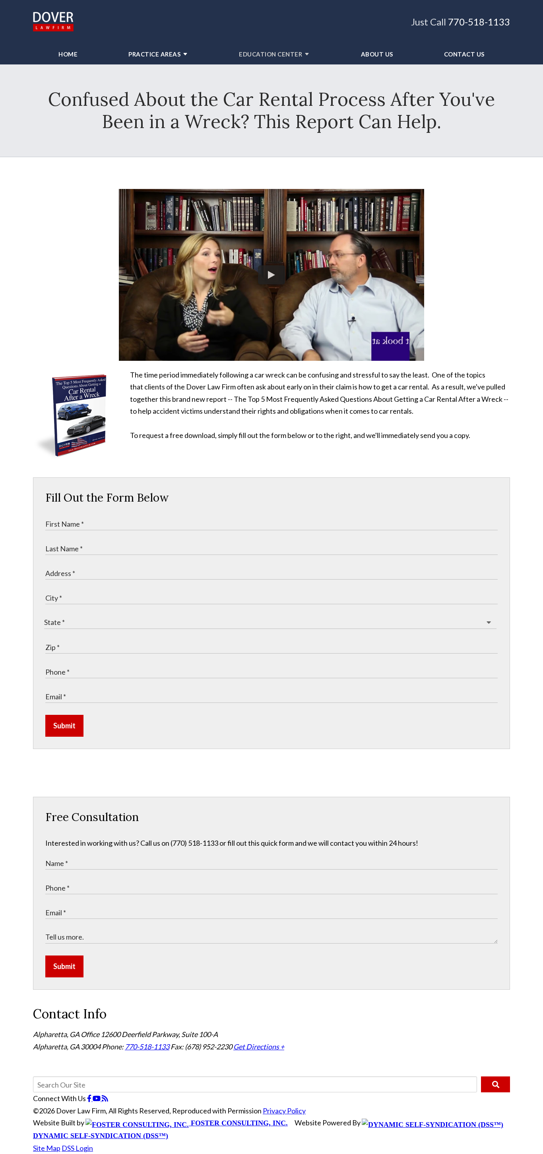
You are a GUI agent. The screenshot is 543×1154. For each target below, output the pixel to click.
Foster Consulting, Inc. (238, 1123)
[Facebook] (90, 1098)
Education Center (270, 54)
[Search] (495, 1084)
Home (68, 54)
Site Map (46, 1148)
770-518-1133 (479, 21)
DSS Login (77, 1148)
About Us (377, 54)
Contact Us (464, 54)
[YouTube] (97, 1098)
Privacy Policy (284, 1110)
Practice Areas (154, 54)
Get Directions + (258, 1046)
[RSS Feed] (105, 1098)
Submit (64, 725)
